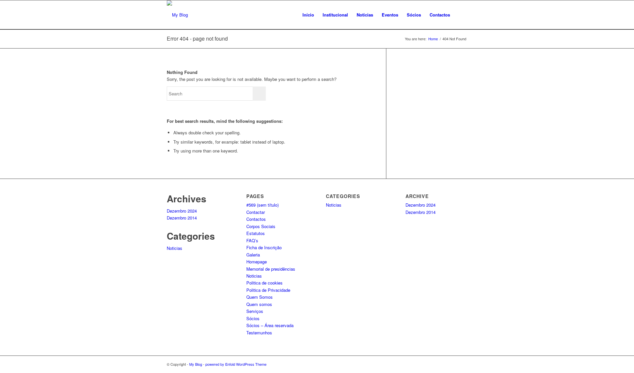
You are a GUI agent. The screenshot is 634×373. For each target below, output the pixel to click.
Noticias (174, 248)
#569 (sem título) (262, 205)
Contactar (255, 212)
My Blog (195, 364)
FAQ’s (252, 240)
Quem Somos (259, 297)
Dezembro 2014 (182, 218)
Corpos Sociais (260, 226)
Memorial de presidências (270, 269)
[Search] (460, 14)
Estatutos (255, 233)
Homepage (256, 261)
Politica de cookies (264, 283)
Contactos (256, 219)
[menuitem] (308, 14)
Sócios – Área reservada (270, 325)
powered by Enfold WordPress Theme (235, 364)
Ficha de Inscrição (264, 247)
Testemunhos (259, 332)
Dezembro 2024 (182, 211)
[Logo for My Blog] (177, 14)
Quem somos (259, 304)
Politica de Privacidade (268, 290)
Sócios (253, 318)
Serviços (254, 311)
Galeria (253, 255)
